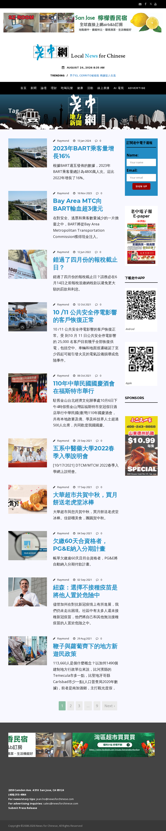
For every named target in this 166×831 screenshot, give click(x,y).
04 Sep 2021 (84, 533)
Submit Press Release (22, 808)
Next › (109, 705)
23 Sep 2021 (84, 440)
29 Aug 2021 (84, 638)
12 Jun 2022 (84, 252)
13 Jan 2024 (84, 140)
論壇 (44, 88)
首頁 (23, 88)
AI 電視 (119, 88)
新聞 (34, 88)
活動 (90, 88)
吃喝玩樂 (67, 88)
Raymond (63, 140)
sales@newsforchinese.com (60, 803)
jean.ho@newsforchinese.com (55, 799)
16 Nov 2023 (84, 193)
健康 (80, 88)
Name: (132, 155)
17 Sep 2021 (84, 487)
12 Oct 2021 (84, 304)
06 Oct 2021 (84, 375)
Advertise (137, 88)
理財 (54, 88)
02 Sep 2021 (84, 579)
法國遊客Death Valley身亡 (93, 75)
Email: (132, 170)
